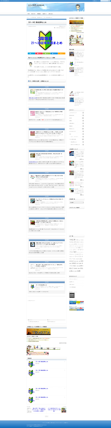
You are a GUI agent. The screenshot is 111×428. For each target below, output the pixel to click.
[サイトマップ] (95, 0)
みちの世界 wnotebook (36, 5)
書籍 (70, 263)
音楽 (76, 134)
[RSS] (93, 0)
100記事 (48, 321)
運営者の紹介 (76, 115)
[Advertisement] (46, 309)
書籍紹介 (76, 126)
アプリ (78, 244)
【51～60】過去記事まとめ (41, 388)
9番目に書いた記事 (33, 97)
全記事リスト (45, 13)
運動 (79, 268)
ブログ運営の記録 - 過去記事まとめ (60, 27)
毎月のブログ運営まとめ (77, 144)
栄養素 (74, 263)
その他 (81, 242)
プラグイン (71, 254)
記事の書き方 (76, 123)
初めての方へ (33, 13)
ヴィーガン (72, 259)
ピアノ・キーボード (77, 136)
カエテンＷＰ (80, 246)
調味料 (75, 268)
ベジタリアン (78, 254)
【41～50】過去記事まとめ (41, 397)
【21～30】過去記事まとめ (37, 22)
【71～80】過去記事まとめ (41, 361)
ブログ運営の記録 (76, 139)
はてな (72, 244)
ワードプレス (79, 256)
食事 (78, 271)
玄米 (77, 263)
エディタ (76, 246)
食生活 (76, 118)
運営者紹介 (39, 13)
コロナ (82, 247)
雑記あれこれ (76, 128)
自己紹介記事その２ (33, 161)
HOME (29, 13)
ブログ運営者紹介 (72, 287)
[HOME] (94, 0)
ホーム (47, 416)
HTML (77, 239)
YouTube (71, 242)
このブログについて (76, 112)
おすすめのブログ (76, 131)
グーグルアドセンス (72, 247)
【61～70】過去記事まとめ (41, 370)
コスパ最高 (78, 247)
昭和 (82, 261)
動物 (75, 261)
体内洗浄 (71, 261)
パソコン (71, 249)
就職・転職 (78, 261)
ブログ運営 (72, 252)
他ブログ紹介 (79, 259)
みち (75, 244)
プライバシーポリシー (80, 252)
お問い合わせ (51, 13)
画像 (80, 263)
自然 (78, 265)
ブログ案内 (47, 422)
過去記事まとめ (52, 321)
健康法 (76, 120)
